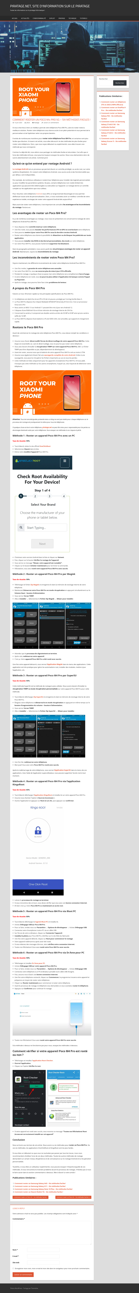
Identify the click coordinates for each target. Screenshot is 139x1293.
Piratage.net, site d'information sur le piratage (50, 6)
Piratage (62, 18)
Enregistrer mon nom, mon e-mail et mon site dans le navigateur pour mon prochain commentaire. (52, 1268)
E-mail (16, 1256)
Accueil (14, 18)
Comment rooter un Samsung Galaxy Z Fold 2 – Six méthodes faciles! (113, 133)
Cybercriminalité (39, 18)
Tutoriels (83, 18)
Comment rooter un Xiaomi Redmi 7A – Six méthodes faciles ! (39, 1192)
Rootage (36, 123)
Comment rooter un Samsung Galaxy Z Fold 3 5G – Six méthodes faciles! (113, 124)
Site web (16, 1262)
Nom (15, 1250)
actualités (25, 18)
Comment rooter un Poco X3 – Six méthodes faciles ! (30, 1197)
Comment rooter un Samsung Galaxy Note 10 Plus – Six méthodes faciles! (43, 1189)
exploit (52, 18)
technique (72, 18)
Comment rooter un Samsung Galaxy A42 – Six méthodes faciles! (40, 1183)
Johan (28, 123)
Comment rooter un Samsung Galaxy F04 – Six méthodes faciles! (113, 116)
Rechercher (103, 79)
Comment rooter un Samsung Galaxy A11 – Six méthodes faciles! (40, 1186)
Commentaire (19, 1219)
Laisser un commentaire (51, 123)
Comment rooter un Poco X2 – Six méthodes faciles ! (72, 1197)
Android (39, 194)
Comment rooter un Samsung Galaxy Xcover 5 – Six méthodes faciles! (113, 141)
